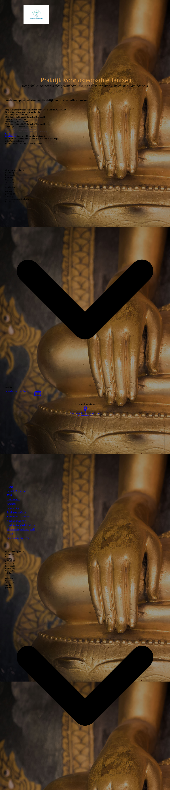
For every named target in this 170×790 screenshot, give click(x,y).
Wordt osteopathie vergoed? (21, 529)
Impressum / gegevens (18, 537)
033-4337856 (11, 134)
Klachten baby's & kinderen (21, 525)
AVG (9, 495)
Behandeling (13, 508)
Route (10, 533)
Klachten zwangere (16, 520)
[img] (27, 14)
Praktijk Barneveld (16, 491)
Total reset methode (16, 512)
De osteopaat (13, 499)
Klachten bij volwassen (18, 516)
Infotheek (11, 503)
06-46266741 (11, 136)
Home (10, 486)
